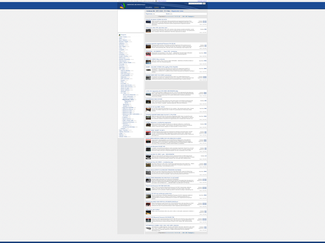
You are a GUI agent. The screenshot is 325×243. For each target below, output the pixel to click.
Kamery (123, 80)
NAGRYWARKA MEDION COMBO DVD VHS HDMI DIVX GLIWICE (163, 138)
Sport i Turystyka (123, 130)
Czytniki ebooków (125, 75)
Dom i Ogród (122, 46)
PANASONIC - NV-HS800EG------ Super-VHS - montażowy (161, 51)
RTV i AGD (122, 69)
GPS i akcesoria (125, 78)
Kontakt (163, 7)
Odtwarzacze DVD (127, 110)
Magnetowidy (128, 101)
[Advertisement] (131, 21)
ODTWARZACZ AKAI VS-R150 (154, 99)
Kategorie (156, 7)
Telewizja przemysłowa (128, 122)
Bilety (120, 38)
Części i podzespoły (128, 96)
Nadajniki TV (126, 106)
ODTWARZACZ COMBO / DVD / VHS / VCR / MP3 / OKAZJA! (162, 225)
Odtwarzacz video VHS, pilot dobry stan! (156, 27)
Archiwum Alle (151, 11)
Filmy (120, 48)
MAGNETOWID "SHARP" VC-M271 (155, 130)
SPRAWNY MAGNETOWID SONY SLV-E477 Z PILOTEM (161, 114)
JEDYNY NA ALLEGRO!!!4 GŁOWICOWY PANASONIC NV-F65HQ (163, 170)
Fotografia (121, 49)
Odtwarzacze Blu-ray (128, 109)
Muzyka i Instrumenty (124, 59)
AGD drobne (124, 72)
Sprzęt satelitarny (125, 90)
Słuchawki (123, 91)
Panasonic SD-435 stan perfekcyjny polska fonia (159, 193)
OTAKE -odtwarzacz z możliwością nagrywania (158, 122)
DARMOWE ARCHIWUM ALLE (136, 5)
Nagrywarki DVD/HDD (128, 107)
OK (156, 1)
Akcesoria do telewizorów (129, 94)
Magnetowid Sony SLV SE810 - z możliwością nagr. (159, 162)
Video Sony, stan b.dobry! (153, 209)
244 (183, 16)
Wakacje (121, 135)
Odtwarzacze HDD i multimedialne (131, 114)
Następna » (191, 16)
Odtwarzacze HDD (127, 112)
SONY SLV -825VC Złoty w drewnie (155, 59)
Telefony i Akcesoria (124, 131)
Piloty (122, 82)
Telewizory (125, 123)
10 (179, 16)
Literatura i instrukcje (128, 98)
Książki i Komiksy (123, 56)
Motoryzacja (122, 57)
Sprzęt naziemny (127, 119)
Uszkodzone (126, 125)
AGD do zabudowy (125, 70)
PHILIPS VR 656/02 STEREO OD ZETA (156, 19)
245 (186, 16)
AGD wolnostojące (125, 73)
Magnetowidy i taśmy (128, 99)
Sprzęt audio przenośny (127, 86)
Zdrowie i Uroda (123, 136)
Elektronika (123, 77)
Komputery (122, 54)
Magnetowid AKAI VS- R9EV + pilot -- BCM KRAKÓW (160, 154)
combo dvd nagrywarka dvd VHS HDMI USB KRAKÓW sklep (162, 91)
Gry (120, 51)
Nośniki (126, 102)
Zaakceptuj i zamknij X (202, 1)
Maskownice (126, 104)
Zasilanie (123, 128)
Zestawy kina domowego (129, 127)
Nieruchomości (123, 61)
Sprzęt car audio (125, 88)
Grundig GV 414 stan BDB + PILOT (155, 107)
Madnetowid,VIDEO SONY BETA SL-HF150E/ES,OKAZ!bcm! (162, 201)
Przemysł (121, 65)
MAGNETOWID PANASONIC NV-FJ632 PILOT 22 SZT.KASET (162, 177)
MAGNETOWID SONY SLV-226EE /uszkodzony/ (158, 75)
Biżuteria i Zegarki (123, 41)
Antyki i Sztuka (123, 36)
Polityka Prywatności (162, 1)
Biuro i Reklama (123, 40)
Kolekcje (121, 53)
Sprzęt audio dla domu (126, 85)
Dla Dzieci (121, 45)
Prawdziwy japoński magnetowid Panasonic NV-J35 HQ (160, 43)
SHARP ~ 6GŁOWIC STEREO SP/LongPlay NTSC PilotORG (162, 67)
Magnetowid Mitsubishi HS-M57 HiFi (155, 146)
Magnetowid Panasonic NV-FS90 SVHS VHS (158, 185)
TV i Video (123, 93)
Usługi (120, 133)
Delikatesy (121, 43)
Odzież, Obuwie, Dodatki (125, 62)
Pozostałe (121, 64)
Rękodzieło (122, 67)
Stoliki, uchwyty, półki (128, 120)
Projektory (125, 117)
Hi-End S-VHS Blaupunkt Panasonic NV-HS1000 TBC (160, 217)
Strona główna (148, 7)
